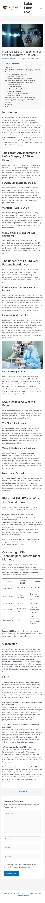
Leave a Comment (8, 58)
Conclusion (8, 104)
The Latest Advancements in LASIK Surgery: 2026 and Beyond (22, 71)
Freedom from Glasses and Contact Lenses (20, 82)
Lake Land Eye (28, 7)
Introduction (8, 67)
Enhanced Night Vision (15, 86)
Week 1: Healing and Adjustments (18, 93)
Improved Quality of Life (15, 84)
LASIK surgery (37, 125)
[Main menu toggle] (40, 8)
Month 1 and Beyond (14, 95)
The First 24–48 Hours (14, 91)
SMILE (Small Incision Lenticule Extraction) (20, 78)
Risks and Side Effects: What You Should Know (20, 97)
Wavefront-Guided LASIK (15, 76)
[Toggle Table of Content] (37, 64)
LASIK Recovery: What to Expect (15, 89)
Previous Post (22, 791)
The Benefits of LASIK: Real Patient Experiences (20, 80)
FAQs (6, 106)
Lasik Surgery (21, 58)
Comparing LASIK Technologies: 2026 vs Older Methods (20, 101)
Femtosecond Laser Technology (17, 74)
